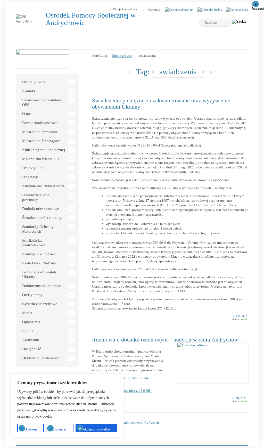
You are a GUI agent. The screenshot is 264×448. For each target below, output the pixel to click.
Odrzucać (60, 429)
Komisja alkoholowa (38, 254)
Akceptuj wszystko (96, 429)
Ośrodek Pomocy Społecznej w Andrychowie (91, 19)
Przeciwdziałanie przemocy (35, 197)
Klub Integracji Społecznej (43, 150)
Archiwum (30, 340)
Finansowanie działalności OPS (43, 102)
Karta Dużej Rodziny (39, 263)
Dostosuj (30, 429)
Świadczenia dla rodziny (42, 218)
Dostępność (31, 349)
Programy (30, 177)
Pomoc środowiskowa (39, 123)
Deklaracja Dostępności (41, 358)
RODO (27, 331)
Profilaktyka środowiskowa (33, 242)
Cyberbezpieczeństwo (39, 304)
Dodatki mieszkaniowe (40, 209)
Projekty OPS (33, 168)
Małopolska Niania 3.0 (40, 159)
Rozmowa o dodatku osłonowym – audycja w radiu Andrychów (165, 339)
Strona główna (33, 82)
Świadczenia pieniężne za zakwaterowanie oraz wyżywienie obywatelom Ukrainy (161, 103)
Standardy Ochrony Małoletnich (38, 229)
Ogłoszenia (31, 322)
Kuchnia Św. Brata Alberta (43, 186)
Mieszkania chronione (40, 132)
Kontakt (28, 91)
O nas (26, 114)
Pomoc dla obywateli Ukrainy (39, 274)
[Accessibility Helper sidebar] (258, 6)
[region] (67, 406)
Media (27, 313)
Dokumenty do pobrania (42, 286)
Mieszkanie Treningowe (41, 141)
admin (244, 319)
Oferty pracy (32, 295)
